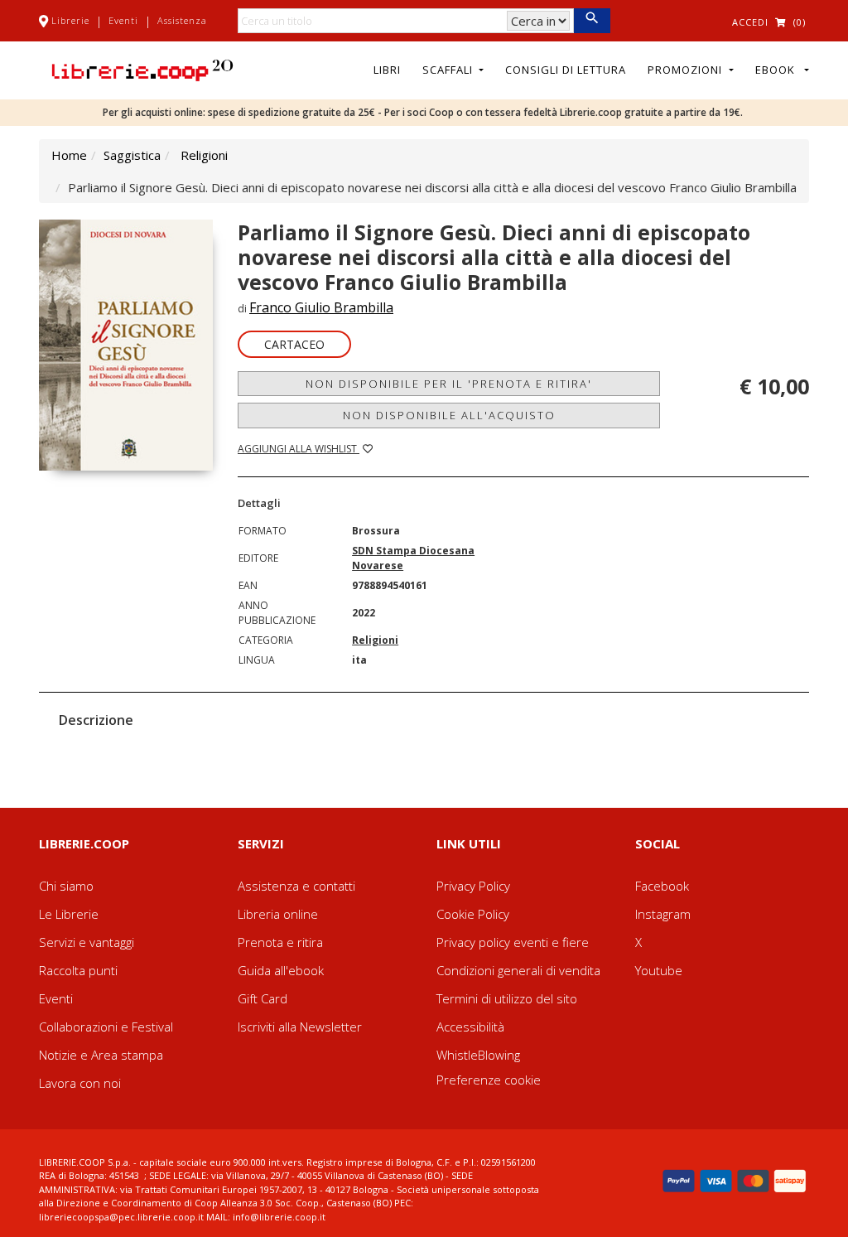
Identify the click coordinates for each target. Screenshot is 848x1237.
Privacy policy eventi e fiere (512, 942)
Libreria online (278, 914)
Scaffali (449, 69)
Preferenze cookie (488, 1079)
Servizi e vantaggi (86, 942)
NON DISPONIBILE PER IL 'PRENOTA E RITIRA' (449, 383)
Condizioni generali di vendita (518, 970)
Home (69, 155)
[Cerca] (591, 20)
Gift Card (262, 998)
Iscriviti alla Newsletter (300, 1026)
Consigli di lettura (565, 69)
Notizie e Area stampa (101, 1054)
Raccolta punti (78, 970)
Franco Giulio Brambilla (321, 307)
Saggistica (132, 155)
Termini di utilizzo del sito (506, 998)
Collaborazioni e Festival (106, 1026)
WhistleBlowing (478, 1054)
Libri (387, 69)
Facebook (662, 885)
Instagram (663, 914)
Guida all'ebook (281, 970)
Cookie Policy (472, 914)
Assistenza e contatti (296, 885)
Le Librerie (69, 914)
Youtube (658, 970)
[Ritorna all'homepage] (142, 68)
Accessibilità (470, 1026)
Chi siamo (66, 885)
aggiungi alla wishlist (298, 449)
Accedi (750, 22)
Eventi (123, 20)
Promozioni (686, 69)
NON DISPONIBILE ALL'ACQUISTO (449, 415)
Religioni (204, 155)
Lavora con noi (80, 1083)
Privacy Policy (473, 885)
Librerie (70, 20)
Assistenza (182, 20)
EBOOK (778, 69)
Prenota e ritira (280, 942)
